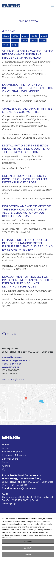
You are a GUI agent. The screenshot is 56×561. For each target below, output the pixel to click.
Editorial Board (10, 459)
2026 (6, 36)
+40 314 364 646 (12, 363)
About (5, 448)
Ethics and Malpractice (14, 455)
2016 (5, 45)
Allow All (28, 555)
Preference (28, 541)
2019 (24, 40)
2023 (34, 36)
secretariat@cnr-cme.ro (16, 360)
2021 (5, 40)
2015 (14, 45)
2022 (44, 36)
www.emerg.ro (10, 367)
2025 (15, 36)
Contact (6, 462)
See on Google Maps (13, 379)
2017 (42, 40)
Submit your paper (12, 451)
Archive (8, 31)
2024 (25, 36)
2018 (33, 40)
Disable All (28, 548)
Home (5, 444)
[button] (3, 469)
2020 (15, 40)
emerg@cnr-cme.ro (13, 357)
